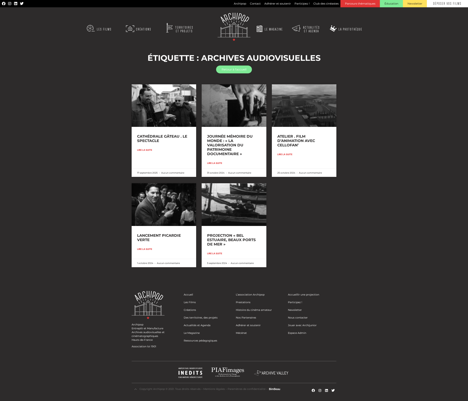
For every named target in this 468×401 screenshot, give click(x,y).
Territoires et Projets (184, 29)
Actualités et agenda (311, 29)
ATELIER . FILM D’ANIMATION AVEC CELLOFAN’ (296, 140)
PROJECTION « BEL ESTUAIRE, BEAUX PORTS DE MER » (231, 239)
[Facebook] (3, 3)
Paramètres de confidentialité (246, 389)
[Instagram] (10, 3)
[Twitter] (22, 3)
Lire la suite (144, 150)
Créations (143, 29)
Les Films (104, 29)
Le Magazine (274, 29)
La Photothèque (351, 29)
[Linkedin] (16, 3)
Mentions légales (214, 389)
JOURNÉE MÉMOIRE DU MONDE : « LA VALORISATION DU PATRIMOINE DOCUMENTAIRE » (230, 145)
